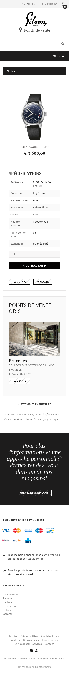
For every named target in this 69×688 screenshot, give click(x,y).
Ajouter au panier (34, 265)
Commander (10, 594)
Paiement (8, 598)
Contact (49, 644)
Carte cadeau (22, 644)
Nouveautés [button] (30, 640)
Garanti (7, 614)
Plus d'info (19, 281)
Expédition (9, 606)
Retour (7, 610)
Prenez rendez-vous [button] (34, 492)
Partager (42, 281)
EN (33, 3)
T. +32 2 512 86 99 (20, 374)
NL (23, 3)
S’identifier (50, 3)
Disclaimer (10, 658)
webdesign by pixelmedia (36, 667)
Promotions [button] (49, 640)
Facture (7, 602)
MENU (59, 57)
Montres (14, 636)
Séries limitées (29, 636)
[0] (62, 3)
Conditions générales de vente (46, 658)
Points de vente (37, 30)
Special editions (49, 636)
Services (37, 644)
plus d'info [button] (19, 381)
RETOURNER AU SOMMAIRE (35, 404)
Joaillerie (15, 640)
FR (28, 3)
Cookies (22, 658)
